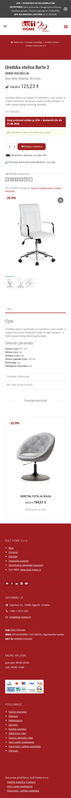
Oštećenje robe (17, 733)
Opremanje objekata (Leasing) (26, 565)
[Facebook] (16, 179)
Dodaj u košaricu (33, 146)
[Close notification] (65, 9)
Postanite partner (19, 560)
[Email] (7, 179)
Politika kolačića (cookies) (21, 782)
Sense (34, 188)
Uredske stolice (45, 188)
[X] (12, 179)
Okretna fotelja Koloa (35, 496)
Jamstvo (13, 724)
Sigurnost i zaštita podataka (25, 746)
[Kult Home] (35, 26)
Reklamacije (15, 720)
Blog (11, 548)
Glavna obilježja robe (21, 737)
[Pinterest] (21, 179)
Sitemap (13, 750)
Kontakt (13, 556)
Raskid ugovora (17, 729)
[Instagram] (22, 583)
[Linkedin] (26, 179)
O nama (13, 552)
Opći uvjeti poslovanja (21, 742)
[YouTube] (26, 583)
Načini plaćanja (18, 711)
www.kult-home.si (30, 569)
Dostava (13, 716)
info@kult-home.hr (20, 617)
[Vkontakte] (30, 179)
